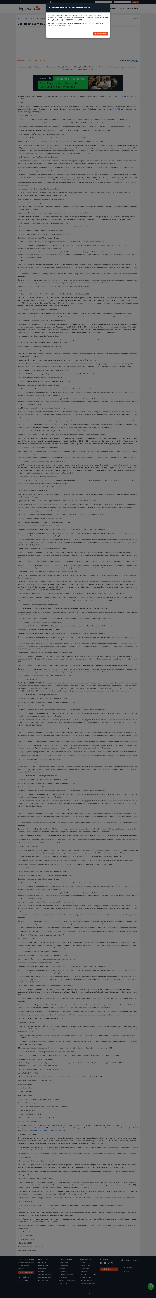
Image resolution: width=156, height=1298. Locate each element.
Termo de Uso (67, 26)
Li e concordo (101, 34)
